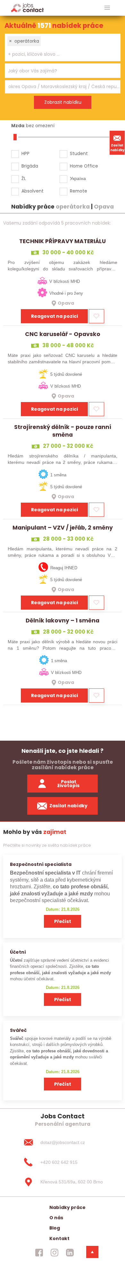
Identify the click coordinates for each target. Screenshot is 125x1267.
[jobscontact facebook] (39, 1252)
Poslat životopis (68, 783)
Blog (54, 1228)
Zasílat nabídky (117, 147)
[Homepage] (27, 7)
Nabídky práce (67, 1207)
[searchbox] (58, 54)
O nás (56, 1217)
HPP (25, 153)
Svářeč (18, 1030)
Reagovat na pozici (54, 316)
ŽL (23, 178)
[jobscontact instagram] (54, 1252)
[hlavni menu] (107, 8)
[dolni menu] (92, 1252)
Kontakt (59, 1238)
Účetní (18, 952)
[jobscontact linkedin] (70, 1252)
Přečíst (62, 921)
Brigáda (29, 166)
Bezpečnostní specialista (40, 864)
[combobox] (63, 47)
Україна (78, 178)
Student (79, 153)
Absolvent (32, 191)
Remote (78, 191)
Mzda (17, 125)
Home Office (84, 166)
